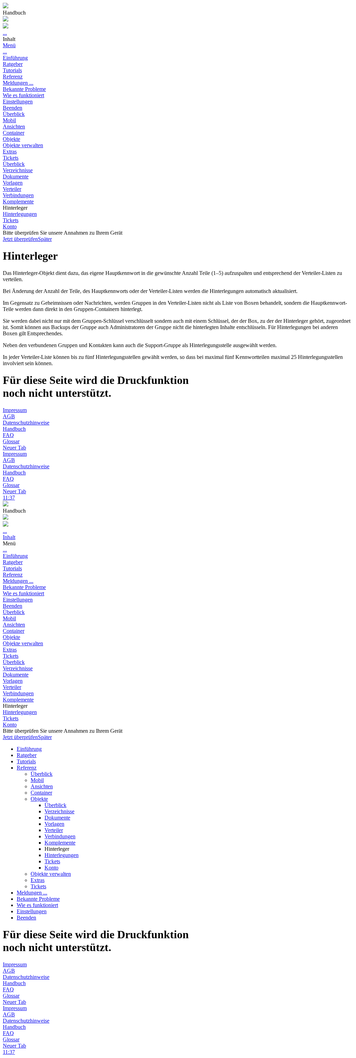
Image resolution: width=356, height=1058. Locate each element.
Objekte (11, 139)
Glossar (11, 441)
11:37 (9, 498)
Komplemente (18, 201)
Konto (10, 226)
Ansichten (14, 126)
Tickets (10, 158)
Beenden (12, 108)
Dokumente (16, 176)
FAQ (8, 435)
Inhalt (9, 537)
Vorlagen (13, 183)
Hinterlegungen (20, 214)
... (5, 33)
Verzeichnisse (18, 170)
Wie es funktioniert (23, 95)
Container (13, 133)
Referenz (13, 76)
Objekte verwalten (23, 145)
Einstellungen (18, 101)
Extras (10, 151)
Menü (9, 45)
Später (45, 239)
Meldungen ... (18, 83)
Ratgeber (13, 64)
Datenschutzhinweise (26, 423)
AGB (9, 416)
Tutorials (12, 70)
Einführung (15, 58)
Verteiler (12, 189)
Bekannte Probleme (24, 89)
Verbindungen (18, 195)
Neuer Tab (14, 448)
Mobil (9, 120)
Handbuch (14, 429)
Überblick (14, 114)
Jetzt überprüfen (20, 239)
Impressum (15, 410)
